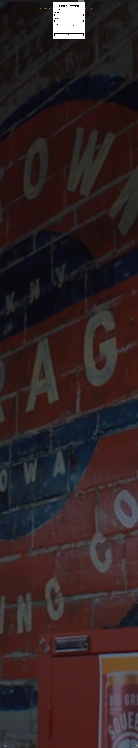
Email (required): (57, 12)
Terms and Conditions (70, 27)
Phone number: (57, 18)
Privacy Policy (62, 27)
